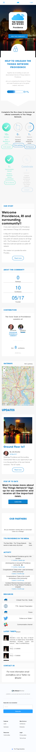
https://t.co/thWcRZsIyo (22, 643)
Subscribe (18, 502)
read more (21, 85)
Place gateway (18, 145)
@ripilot (18, 632)
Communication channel (24, 624)
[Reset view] (4, 375)
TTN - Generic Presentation (23, 606)
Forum (30, 612)
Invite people (7, 147)
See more (30, 544)
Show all (18, 353)
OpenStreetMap (25, 405)
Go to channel (10, 183)
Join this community (18, 36)
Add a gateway (28, 364)
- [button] (4, 371)
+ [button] (4, 368)
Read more (18, 258)
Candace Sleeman (11, 583)
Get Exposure (30, 147)
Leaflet (18, 405)
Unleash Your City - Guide (24, 600)
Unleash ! (27, 190)
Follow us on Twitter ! (25, 618)
